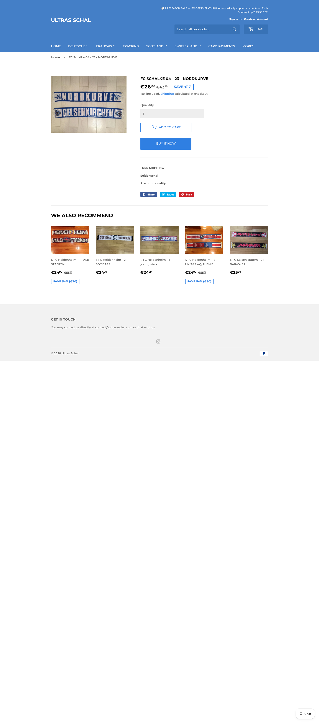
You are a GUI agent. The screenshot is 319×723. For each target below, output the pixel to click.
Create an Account (256, 19)
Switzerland (186, 46)
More (247, 46)
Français (104, 46)
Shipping (167, 93)
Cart (259, 29)
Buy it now (166, 143)
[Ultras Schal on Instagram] (158, 342)
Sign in (233, 19)
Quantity (147, 105)
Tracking (131, 46)
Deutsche (77, 46)
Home (56, 46)
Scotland (155, 46)
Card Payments (221, 46)
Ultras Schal (71, 20)
